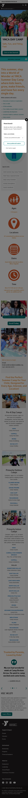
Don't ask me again (11, 148)
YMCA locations (9, 134)
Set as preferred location (14, 143)
